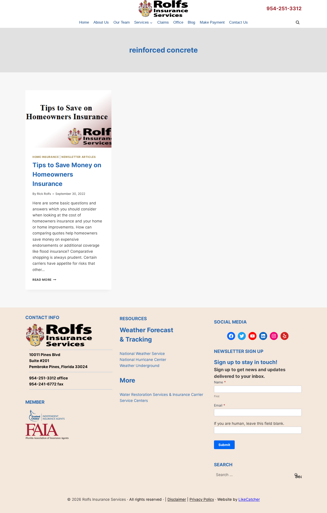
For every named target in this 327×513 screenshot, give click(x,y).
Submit (224, 445)
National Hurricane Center (143, 359)
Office (178, 22)
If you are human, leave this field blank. (249, 423)
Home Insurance (45, 157)
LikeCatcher (249, 499)
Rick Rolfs (44, 193)
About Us (101, 22)
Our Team (121, 22)
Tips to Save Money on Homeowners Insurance (66, 174)
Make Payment (212, 22)
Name (220, 382)
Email (219, 405)
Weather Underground (139, 365)
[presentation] (68, 119)
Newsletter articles (78, 157)
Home (84, 22)
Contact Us (238, 22)
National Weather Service (142, 353)
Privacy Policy (202, 499)
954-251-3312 (284, 8)
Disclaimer (177, 499)
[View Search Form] (298, 22)
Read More (44, 279)
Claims (163, 22)
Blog (191, 22)
